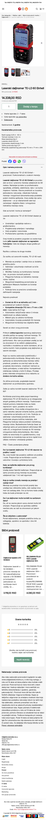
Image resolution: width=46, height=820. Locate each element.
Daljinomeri (5, 17)
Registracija (5, 762)
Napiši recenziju (23, 660)
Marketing (5, 792)
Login (3, 759)
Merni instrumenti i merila (31, 15)
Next (41, 43)
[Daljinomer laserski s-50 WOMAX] (12, 545)
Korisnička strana (7, 765)
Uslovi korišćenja (7, 778)
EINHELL (4, 84)
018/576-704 (19, 2)
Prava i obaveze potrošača (12, 725)
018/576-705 (28, 2)
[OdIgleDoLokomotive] (23, 8)
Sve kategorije (6, 15)
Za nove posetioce (8, 773)
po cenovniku (21, 117)
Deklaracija (8, 120)
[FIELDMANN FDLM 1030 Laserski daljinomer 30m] (35, 545)
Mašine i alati (17, 15)
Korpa (4, 767)
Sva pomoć (5, 775)
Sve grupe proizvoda (9, 794)
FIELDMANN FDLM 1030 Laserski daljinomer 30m (33, 559)
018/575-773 (11, 2)
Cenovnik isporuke (8, 789)
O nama (4, 786)
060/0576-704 (37, 2)
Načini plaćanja (7, 781)
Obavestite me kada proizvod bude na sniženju (23, 157)
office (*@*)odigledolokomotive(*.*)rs (25, 809)
